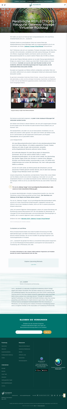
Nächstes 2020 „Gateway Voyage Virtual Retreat (35, 218)
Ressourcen (22, 342)
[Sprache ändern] (2, 5)
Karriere (3, 371)
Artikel (3, 357)
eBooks (20, 351)
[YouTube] (54, 395)
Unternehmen (5, 364)
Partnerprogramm (23, 360)
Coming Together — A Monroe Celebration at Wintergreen (33, 1)
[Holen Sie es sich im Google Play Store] (38, 370)
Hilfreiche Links (22, 354)
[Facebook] (57, 395)
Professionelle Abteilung (7, 354)
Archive (3, 385)
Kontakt (3, 368)
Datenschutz (15, 395)
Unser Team (4, 374)
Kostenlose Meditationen (24, 348)
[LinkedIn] (62, 395)
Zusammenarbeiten (6, 351)
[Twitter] (60, 395)
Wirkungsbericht (41, 405)
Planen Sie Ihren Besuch (24, 346)
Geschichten (22, 357)
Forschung (4, 342)
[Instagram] (52, 395)
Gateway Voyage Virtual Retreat (33, 46)
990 (35, 405)
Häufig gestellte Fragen (7, 380)
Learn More (33, 264)
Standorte (4, 377)
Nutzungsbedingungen (7, 382)
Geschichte (4, 346)
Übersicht (4, 348)
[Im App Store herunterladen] (45, 370)
